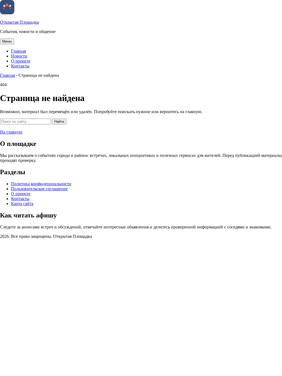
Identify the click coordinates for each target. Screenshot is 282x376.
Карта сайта (22, 203)
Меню (7, 41)
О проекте (20, 61)
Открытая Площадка (19, 22)
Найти (59, 121)
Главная (18, 51)
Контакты (20, 66)
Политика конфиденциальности (41, 183)
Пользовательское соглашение (39, 188)
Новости (19, 56)
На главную (11, 132)
